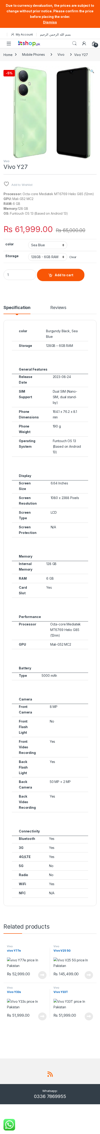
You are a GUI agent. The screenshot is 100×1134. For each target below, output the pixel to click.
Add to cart (64, 275)
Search (74, 43)
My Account (24, 34)
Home (7, 54)
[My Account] (84, 43)
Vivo (60, 54)
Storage (12, 256)
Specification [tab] (16, 308)
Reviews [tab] (58, 308)
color (9, 244)
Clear (73, 257)
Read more (42, 975)
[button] (92, 71)
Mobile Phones (33, 54)
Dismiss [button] (50, 22)
